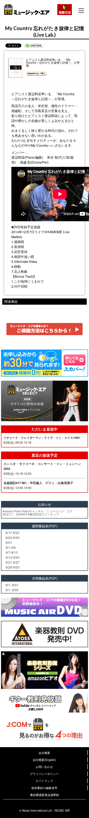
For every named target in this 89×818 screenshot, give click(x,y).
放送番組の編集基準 (44, 788)
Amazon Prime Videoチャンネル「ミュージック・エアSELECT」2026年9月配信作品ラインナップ (37, 512)
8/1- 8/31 (12, 585)
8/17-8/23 (12, 532)
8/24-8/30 (12, 537)
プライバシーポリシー (44, 774)
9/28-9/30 (12, 567)
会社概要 (44, 753)
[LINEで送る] (34, 45)
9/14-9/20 (12, 557)
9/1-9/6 (11, 547)
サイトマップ (44, 781)
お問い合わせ (44, 767)
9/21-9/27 (12, 562)
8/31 (9, 542)
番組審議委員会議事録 (44, 795)
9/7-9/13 (12, 552)
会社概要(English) (44, 760)
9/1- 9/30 (12, 589)
